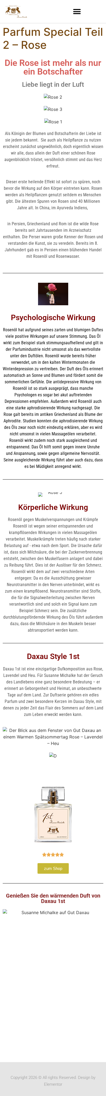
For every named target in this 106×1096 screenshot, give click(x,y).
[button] (77, 11)
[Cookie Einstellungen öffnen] (9, 1089)
